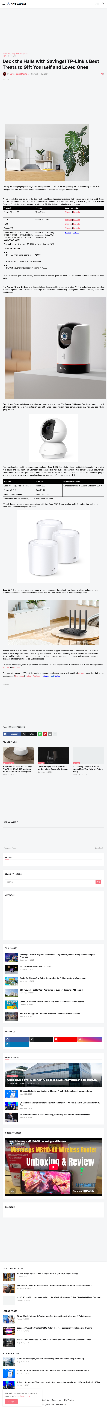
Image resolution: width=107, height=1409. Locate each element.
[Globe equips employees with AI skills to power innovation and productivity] (9, 1361)
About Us (45, 1400)
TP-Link (13, 56)
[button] (3, 4)
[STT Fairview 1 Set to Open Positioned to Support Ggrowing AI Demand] (11, 993)
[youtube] (66, 1039)
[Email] (50, 734)
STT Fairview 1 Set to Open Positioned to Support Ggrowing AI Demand (51, 990)
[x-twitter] (41, 1039)
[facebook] (17, 1039)
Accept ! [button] (11, 1401)
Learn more (25, 1396)
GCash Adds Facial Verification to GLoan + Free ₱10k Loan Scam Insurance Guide (56, 1091)
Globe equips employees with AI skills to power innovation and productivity (50, 1358)
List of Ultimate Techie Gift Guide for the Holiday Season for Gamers (53, 768)
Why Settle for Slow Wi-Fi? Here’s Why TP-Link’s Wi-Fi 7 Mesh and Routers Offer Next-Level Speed (17, 769)
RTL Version (69, 1400)
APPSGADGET (62, 1404)
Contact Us (56, 1400)
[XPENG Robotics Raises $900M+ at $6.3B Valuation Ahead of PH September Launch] (9, 1342)
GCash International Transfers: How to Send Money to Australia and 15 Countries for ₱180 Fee (60, 1104)
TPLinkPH (21, 727)
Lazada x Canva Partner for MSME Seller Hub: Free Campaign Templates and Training (54, 1328)
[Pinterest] (45, 734)
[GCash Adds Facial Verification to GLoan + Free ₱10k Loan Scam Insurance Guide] (11, 1094)
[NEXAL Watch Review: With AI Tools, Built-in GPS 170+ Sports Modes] (9, 1277)
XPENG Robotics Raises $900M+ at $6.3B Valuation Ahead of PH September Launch (54, 1339)
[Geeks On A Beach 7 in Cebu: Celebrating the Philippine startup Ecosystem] (11, 981)
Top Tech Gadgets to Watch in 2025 (35, 966)
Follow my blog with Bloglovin (15, 53)
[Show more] (55, 734)
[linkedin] (17, 1044)
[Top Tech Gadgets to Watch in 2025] (11, 969)
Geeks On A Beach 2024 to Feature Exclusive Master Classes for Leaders (52, 1002)
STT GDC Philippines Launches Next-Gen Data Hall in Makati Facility (50, 1013)
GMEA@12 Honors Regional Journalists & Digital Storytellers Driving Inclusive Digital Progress (57, 955)
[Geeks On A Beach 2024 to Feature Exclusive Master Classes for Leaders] (11, 1005)
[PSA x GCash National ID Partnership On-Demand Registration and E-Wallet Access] (9, 1319)
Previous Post (10, 848)
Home (5, 56)
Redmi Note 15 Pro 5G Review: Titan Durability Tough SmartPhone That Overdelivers (54, 1285)
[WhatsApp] (40, 734)
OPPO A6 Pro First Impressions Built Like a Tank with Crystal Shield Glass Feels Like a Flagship (58, 1297)
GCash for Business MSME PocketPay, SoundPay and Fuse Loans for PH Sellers (55, 1114)
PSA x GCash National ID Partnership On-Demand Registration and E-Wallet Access (54, 1316)
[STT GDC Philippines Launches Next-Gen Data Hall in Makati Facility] (11, 1016)
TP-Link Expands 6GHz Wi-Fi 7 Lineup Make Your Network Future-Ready (88, 769)
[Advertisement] (53, 30)
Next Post (98, 848)
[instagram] (90, 1039)
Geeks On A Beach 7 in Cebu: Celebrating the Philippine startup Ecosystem (53, 978)
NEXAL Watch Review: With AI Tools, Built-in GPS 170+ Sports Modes (47, 1274)
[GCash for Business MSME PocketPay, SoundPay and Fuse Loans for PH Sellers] (11, 1117)
